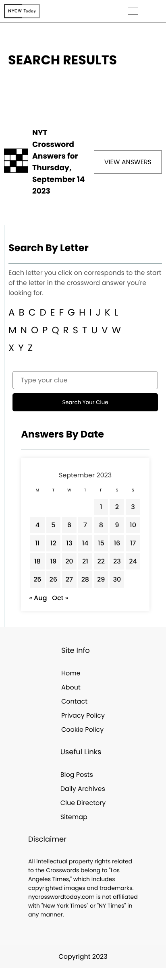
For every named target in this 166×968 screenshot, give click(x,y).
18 (37, 561)
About (71, 687)
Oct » (60, 598)
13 (69, 543)
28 (85, 579)
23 (117, 561)
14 (85, 543)
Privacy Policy (83, 715)
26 (54, 579)
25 (37, 579)
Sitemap (73, 816)
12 (53, 543)
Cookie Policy (82, 729)
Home (71, 673)
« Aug (38, 598)
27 (69, 579)
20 (69, 561)
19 (53, 561)
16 (117, 543)
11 (37, 543)
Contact (74, 701)
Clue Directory (83, 802)
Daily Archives (82, 788)
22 (101, 561)
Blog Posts (76, 774)
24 (133, 561)
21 (85, 561)
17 (133, 543)
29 (101, 579)
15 (101, 543)
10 (133, 525)
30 (117, 579)
